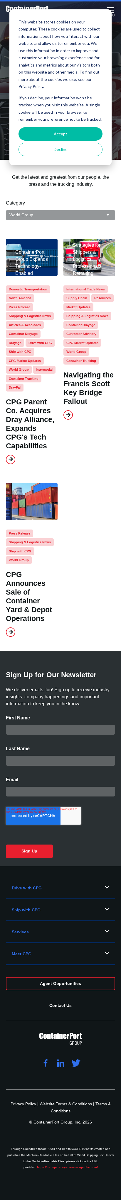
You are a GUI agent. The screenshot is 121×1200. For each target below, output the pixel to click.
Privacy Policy (24, 1104)
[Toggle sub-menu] (107, 887)
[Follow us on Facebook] (45, 1064)
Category (15, 202)
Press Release (19, 307)
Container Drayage (23, 334)
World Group (19, 369)
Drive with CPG (40, 343)
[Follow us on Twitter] (75, 1064)
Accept (60, 133)
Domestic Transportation (28, 289)
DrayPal (15, 387)
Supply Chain (76, 298)
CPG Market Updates (25, 360)
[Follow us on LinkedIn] (60, 1064)
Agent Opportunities (60, 983)
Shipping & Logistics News (30, 316)
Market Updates (78, 307)
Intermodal (44, 369)
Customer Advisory (81, 334)
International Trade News (85, 289)
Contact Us (60, 1005)
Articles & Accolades (25, 325)
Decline (61, 149)
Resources (102, 298)
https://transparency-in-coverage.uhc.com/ (67, 1167)
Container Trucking (23, 378)
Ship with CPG (20, 351)
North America (20, 298)
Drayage (15, 343)
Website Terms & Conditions (66, 1104)
